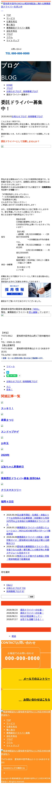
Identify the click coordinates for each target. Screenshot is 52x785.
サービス (10, 18)
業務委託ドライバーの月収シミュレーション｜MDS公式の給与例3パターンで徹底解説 (28, 530)
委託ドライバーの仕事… (32, 609)
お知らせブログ (19, 116)
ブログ (9, 34)
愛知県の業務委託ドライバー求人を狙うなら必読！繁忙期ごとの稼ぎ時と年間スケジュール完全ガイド (27, 549)
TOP (8, 15)
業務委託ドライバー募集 (18, 27)
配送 (14, 636)
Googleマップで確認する (14, 767)
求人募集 (33, 312)
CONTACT (10, 59)
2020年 (5, 455)
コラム (9, 37)
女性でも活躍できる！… (32, 619)
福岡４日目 (7, 501)
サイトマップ (12, 40)
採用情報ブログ (35, 116)
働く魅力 (10, 24)
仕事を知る (11, 21)
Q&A (9, 584)
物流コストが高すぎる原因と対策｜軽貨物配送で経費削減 (27, 557)
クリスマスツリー (11, 489)
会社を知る (11, 30)
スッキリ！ (7, 408)
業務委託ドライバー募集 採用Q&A (20, 478)
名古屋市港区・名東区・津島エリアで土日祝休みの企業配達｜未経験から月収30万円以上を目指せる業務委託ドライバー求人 (27, 519)
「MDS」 (35, 309)
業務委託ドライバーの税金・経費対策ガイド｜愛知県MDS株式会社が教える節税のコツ (27, 540)
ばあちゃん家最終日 (12, 466)
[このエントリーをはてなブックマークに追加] (7, 372)
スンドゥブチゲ (10, 431)
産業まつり (7, 419)
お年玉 (5, 443)
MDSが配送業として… (31, 616)
